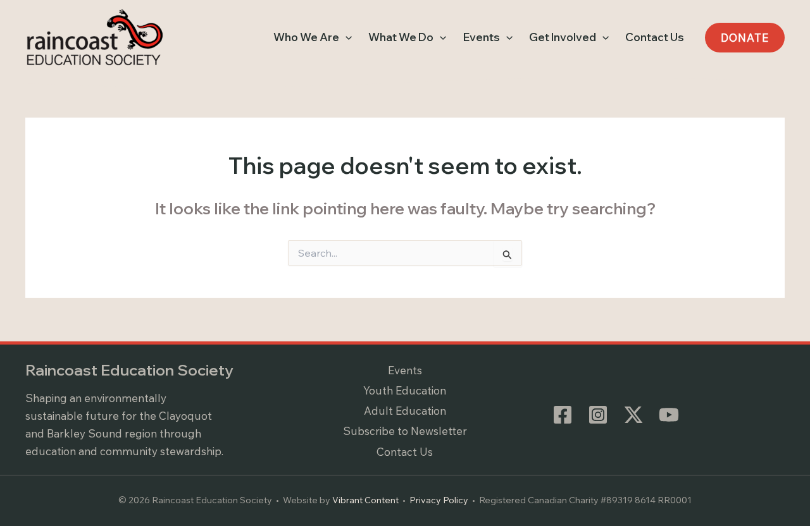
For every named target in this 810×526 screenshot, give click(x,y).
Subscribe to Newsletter (405, 430)
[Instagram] (598, 415)
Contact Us (405, 451)
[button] (345, 37)
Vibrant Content (365, 500)
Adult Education (405, 410)
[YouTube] (669, 415)
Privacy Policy (438, 500)
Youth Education (404, 390)
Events (405, 370)
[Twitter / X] (633, 415)
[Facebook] (562, 415)
